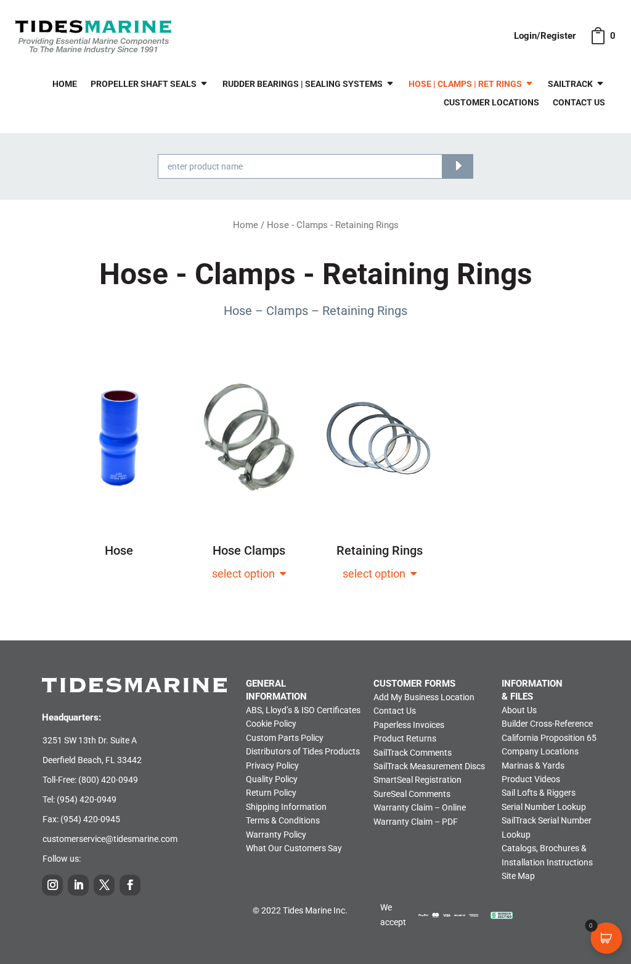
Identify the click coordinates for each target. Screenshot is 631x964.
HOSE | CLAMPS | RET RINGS (465, 84)
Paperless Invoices (408, 725)
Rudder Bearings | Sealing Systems (302, 84)
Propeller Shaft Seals (144, 84)
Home (64, 84)
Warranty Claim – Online (419, 807)
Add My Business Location (423, 697)
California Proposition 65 (549, 738)
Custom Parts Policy (285, 738)
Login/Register (545, 35)
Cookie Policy (271, 724)
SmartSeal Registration (417, 780)
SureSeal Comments (411, 794)
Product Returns (404, 738)
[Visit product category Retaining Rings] (380, 560)
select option (246, 573)
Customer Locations (491, 102)
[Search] (457, 166)
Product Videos (531, 779)
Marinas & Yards (533, 765)
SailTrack (570, 84)
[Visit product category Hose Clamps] (249, 560)
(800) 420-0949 (108, 780)
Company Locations (540, 751)
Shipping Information (286, 807)
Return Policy (271, 793)
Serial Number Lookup (544, 807)
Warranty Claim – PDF (415, 822)
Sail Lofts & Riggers (539, 793)
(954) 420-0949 (86, 799)
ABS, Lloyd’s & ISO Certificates (303, 710)
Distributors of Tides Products (303, 751)
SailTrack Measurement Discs (429, 766)
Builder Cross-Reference (547, 724)
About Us (519, 710)
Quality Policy (272, 779)
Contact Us (579, 102)
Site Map (518, 876)
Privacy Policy (272, 765)
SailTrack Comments (412, 753)
